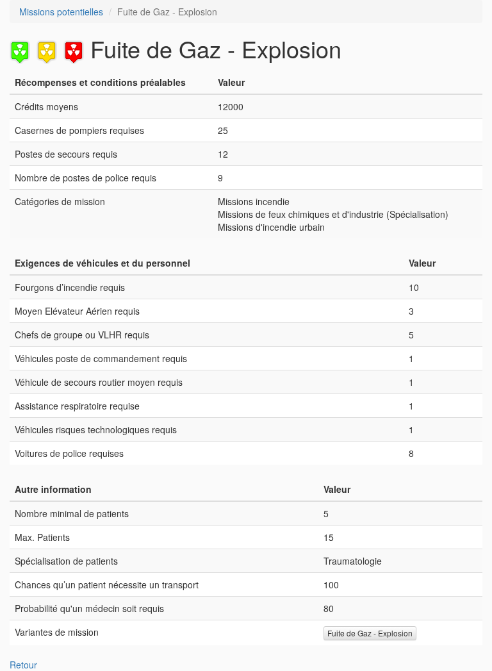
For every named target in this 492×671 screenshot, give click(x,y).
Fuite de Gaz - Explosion (370, 632)
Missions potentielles (61, 11)
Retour (23, 664)
